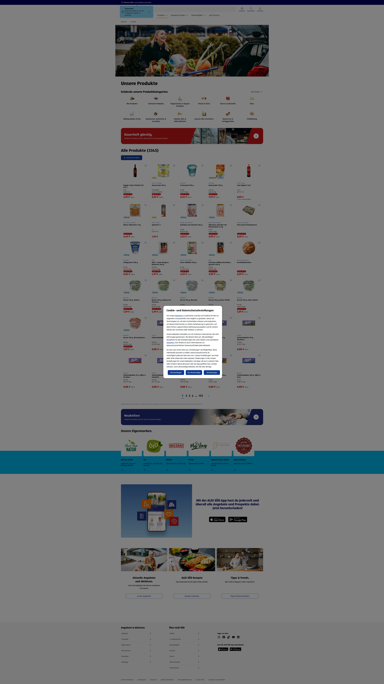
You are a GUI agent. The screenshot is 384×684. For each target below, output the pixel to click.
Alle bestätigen (176, 372)
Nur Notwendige (194, 372)
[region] (192, 342)
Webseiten (179, 315)
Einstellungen (212, 372)
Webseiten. (171, 342)
